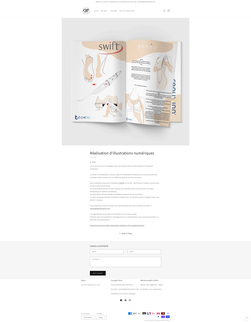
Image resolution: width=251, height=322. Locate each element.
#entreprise (94, 225)
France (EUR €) (87, 317)
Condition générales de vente (90, 285)
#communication (104, 225)
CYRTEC (122, 183)
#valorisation (139, 225)
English (101, 317)
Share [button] (94, 162)
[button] (105, 11)
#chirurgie (131, 225)
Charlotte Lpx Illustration (154, 320)
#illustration (115, 225)
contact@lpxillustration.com (100, 208)
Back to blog (127, 233)
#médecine (124, 225)
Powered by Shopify (165, 320)
